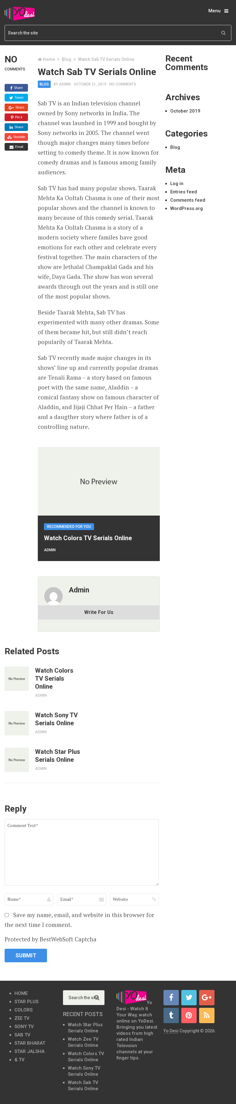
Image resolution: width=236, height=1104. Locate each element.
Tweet (18, 97)
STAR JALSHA (29, 1051)
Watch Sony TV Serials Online (56, 719)
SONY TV (24, 1026)
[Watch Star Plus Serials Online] (17, 760)
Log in (176, 183)
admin (65, 84)
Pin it (18, 117)
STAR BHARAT (29, 1043)
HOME (21, 993)
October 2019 (185, 111)
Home (49, 59)
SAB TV (22, 1035)
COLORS (23, 1010)
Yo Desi (171, 1030)
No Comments (122, 84)
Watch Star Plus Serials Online (57, 755)
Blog (66, 59)
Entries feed (183, 192)
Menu (214, 11)
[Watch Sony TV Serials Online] (17, 723)
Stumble (18, 137)
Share (18, 87)
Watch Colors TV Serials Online (88, 538)
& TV (19, 1059)
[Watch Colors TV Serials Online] (17, 679)
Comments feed (187, 200)
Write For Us (98, 612)
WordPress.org (186, 208)
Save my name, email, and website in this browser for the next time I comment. (79, 919)
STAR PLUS (26, 1001)
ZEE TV (22, 1018)
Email (18, 146)
